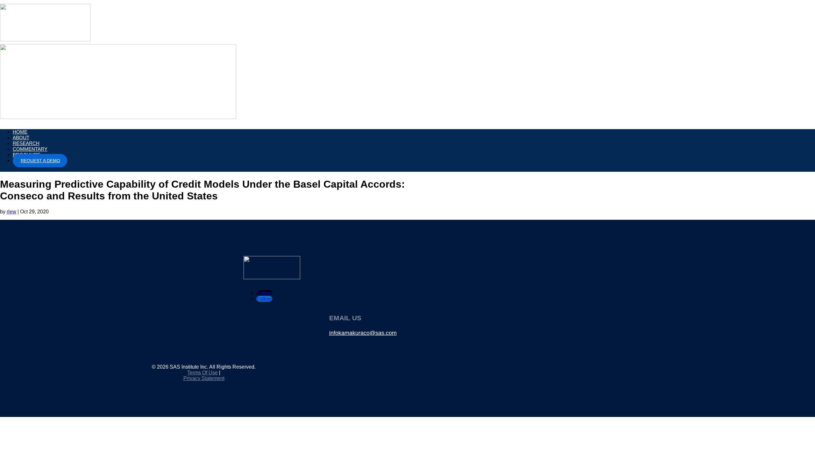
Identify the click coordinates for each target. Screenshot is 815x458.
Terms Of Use (202, 372)
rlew (11, 211)
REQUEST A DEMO (40, 160)
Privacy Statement (203, 378)
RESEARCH (26, 143)
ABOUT (21, 137)
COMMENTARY (30, 149)
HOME (20, 132)
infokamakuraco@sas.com (363, 333)
